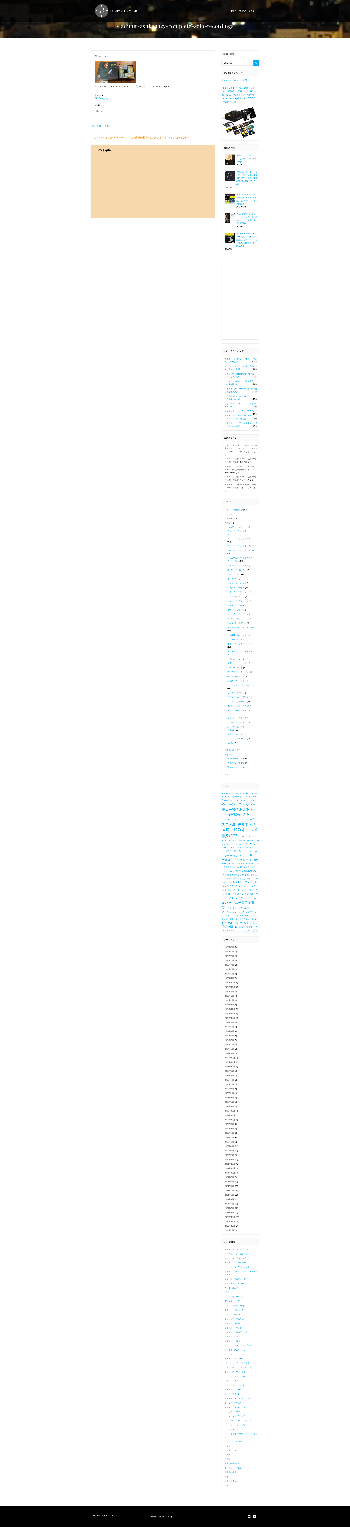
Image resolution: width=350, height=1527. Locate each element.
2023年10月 (230, 1066)
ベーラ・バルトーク (236, 676)
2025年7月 (229, 991)
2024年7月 (229, 1031)
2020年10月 (230, 1226)
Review (242, 11)
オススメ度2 (246, 819)
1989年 (247, 797)
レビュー (228, 518)
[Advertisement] (240, 298)
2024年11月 (230, 1013)
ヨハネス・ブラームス (237, 701)
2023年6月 (229, 1084)
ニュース (228, 514)
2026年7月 (229, 951)
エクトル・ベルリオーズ (237, 565)
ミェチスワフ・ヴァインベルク (240, 685)
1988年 (238, 797)
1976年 (227, 793)
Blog (251, 11)
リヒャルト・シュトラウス (238, 722)
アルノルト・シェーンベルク (239, 526)
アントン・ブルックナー (237, 546)
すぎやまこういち (235, 605)
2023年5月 (229, 1088)
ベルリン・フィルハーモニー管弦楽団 (239, 902)
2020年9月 (229, 1230)
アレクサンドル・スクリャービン (239, 1254)
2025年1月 (229, 1004)
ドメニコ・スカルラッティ (238, 634)
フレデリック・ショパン (237, 672)
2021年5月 (229, 1195)
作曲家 (227, 523)
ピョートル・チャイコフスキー (240, 643)
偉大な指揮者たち (235, 758)
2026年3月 (229, 969)
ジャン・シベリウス (236, 596)
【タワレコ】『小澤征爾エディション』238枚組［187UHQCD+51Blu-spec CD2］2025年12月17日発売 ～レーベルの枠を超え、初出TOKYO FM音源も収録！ (239, 94)
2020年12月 (230, 1217)
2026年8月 (229, 947)
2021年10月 (230, 1172)
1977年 (236, 793)
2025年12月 (230, 982)
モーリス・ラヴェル (236, 692)
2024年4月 (229, 1044)
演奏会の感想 (230, 750)
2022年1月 (229, 1159)
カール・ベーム (248, 840)
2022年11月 (230, 1115)
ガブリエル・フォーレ (237, 578)
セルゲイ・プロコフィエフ (238, 614)
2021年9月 (229, 1177)
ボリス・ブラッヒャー (237, 680)
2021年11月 (230, 1168)
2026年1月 (229, 978)
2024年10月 (230, 1018)
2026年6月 (229, 956)
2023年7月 (229, 1079)
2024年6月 (229, 1035)
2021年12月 (230, 1164)
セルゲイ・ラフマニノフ (237, 618)
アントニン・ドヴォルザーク (239, 538)
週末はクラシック (235, 767)
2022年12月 (230, 1110)
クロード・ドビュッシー (237, 592)
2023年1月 (229, 1106)
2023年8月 (229, 1075)
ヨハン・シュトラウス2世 (238, 706)
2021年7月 (229, 1186)
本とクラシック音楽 (236, 762)
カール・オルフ (234, 574)
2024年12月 (230, 1009)
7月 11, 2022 (103, 56)
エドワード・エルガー (237, 570)
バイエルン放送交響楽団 (238, 874)
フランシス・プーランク (237, 658)
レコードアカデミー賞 (245, 918)
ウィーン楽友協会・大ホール (240, 814)
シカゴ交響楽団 (245, 871)
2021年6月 (229, 1190)
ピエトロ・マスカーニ (237, 639)
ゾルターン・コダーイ (237, 623)
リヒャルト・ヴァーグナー (238, 717)
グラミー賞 (233, 851)
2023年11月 (230, 1062)
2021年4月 (229, 1199)
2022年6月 (229, 1137)
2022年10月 (230, 1119)
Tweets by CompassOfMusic (236, 79)
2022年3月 (229, 1150)
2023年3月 (229, 1097)
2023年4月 (229, 1093)
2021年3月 (229, 1203)
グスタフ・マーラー (236, 587)
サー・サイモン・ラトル (235, 863)
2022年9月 (229, 1124)
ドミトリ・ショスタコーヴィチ (240, 627)
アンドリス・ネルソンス (241, 800)
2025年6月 (229, 996)
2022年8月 (229, 1128)
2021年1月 (229, 1212)
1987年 (229, 797)
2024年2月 (229, 1053)
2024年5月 (229, 1040)
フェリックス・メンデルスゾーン (239, 1367)
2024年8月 (229, 1026)
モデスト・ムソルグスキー (238, 697)
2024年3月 (229, 1048)
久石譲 (230, 743)
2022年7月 (229, 1133)
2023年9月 (229, 1071)
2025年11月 (230, 987)
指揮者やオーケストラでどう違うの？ (241, 411)
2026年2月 (229, 973)
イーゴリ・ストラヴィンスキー (240, 550)
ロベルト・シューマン (237, 738)
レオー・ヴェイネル (236, 734)
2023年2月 (229, 1102)
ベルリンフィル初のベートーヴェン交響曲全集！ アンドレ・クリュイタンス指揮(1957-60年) (241, 448)
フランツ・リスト (235, 667)
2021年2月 (229, 1208)
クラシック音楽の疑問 (234, 509)
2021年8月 (229, 1181)
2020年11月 (230, 1221)
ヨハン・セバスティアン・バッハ (239, 1420)
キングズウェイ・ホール (232, 844)
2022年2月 (229, 1155)
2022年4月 (229, 1146)
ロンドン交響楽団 (247, 927)
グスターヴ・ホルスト (237, 583)
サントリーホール (239, 855)
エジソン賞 (234, 819)
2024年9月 (229, 1022)
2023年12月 (230, 1057)
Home (233, 11)
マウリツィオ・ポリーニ (238, 908)
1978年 (246, 793)
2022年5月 (229, 1141)
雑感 (226, 774)
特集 (226, 754)
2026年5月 (229, 960)
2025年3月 (229, 1000)
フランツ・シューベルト (237, 663)
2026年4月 (229, 965)
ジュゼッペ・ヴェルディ (237, 600)
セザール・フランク (236, 609)
